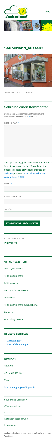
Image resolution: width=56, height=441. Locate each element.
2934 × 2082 (28, 92)
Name (8, 184)
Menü (47, 12)
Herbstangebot (15, 340)
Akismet (8, 173)
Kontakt (8, 412)
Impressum (10, 425)
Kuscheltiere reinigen (18, 344)
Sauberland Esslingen (15, 400)
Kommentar (11, 123)
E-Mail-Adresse (13, 196)
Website (8, 209)
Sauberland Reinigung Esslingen (17, 433)
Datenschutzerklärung (16, 419)
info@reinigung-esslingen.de (19, 387)
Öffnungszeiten (12, 406)
